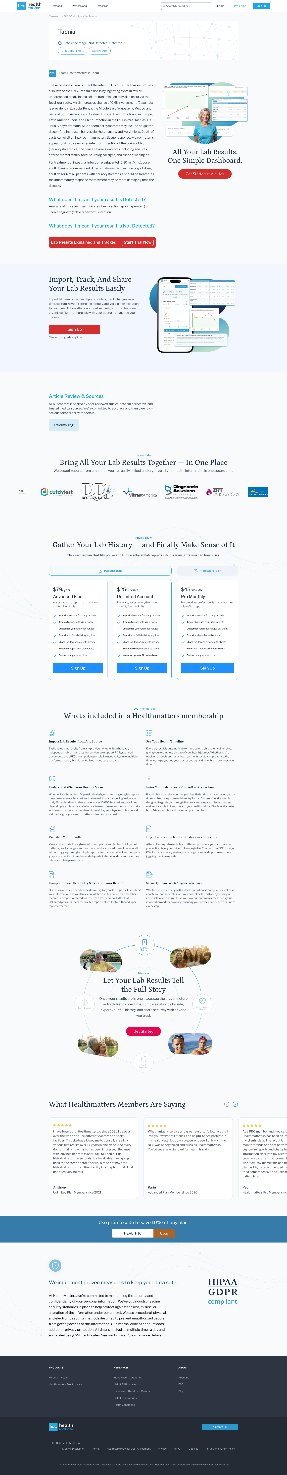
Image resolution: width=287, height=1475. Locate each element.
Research (102, 5)
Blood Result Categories (128, 1377)
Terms (95, 1448)
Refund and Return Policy (220, 1448)
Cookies (193, 1448)
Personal (57, 5)
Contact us (220, 1426)
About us (183, 1377)
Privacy (162, 1448)
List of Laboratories (125, 1398)
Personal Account (59, 1377)
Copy (164, 1233)
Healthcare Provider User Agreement (129, 1448)
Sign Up (261, 5)
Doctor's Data (99, 50)
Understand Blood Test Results (132, 1391)
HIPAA (177, 1448)
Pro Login (240, 5)
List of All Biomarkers (126, 1384)
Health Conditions (124, 1404)
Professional (80, 5)
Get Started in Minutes (205, 174)
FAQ (180, 1384)
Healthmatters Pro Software (65, 1384)
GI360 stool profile (73, 50)
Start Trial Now (137, 242)
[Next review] (235, 1104)
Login (220, 5)
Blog (181, 1391)
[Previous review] (227, 1104)
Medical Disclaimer (73, 1448)
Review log (64, 425)
